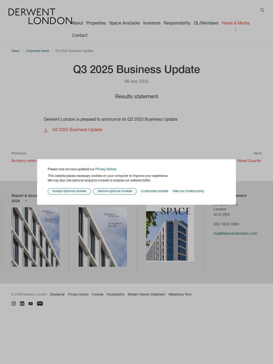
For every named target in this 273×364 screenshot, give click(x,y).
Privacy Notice (105, 169)
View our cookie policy (188, 191)
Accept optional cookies (69, 191)
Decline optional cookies (115, 191)
